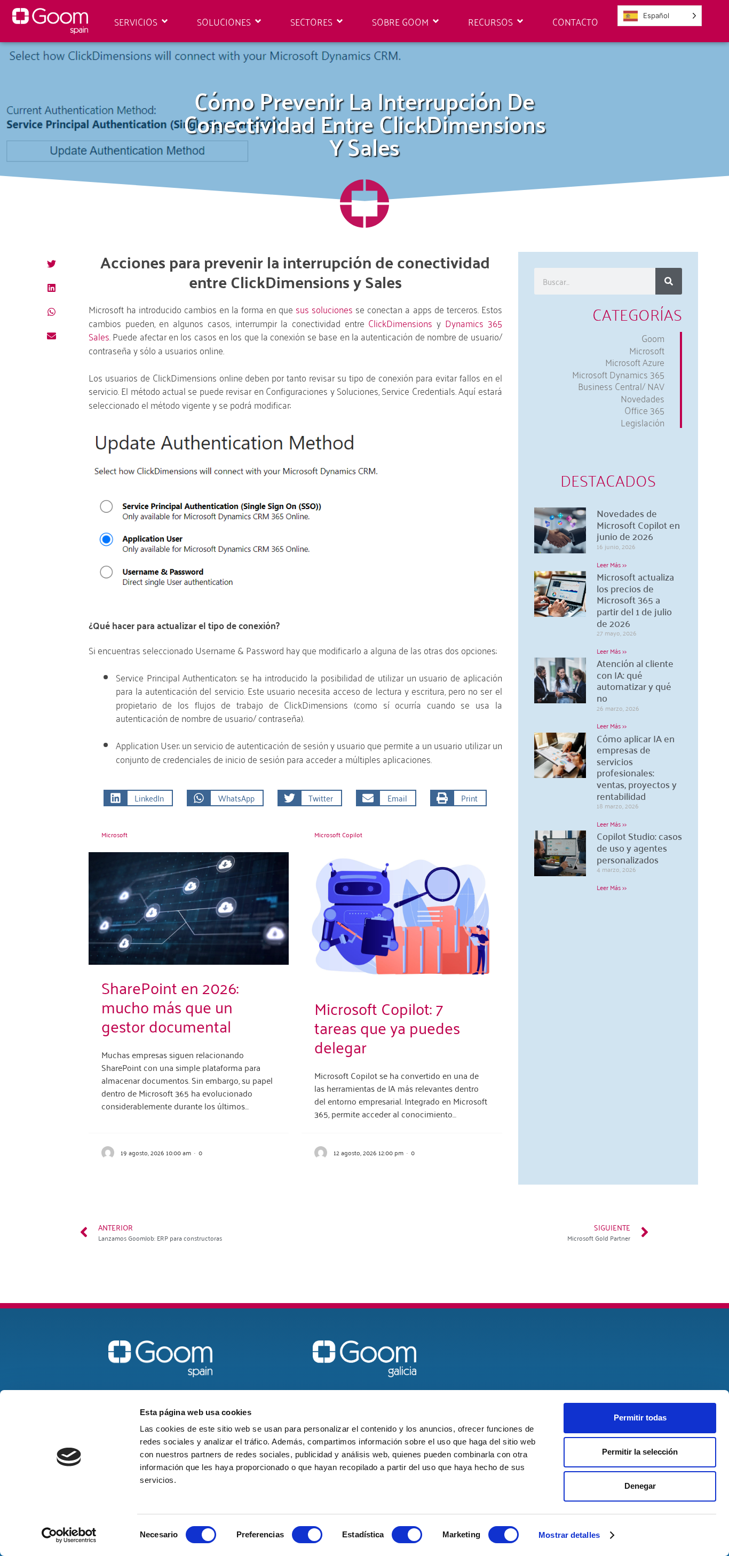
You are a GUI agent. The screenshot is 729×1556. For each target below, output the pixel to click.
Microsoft (114, 834)
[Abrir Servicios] (164, 21)
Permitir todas (640, 1417)
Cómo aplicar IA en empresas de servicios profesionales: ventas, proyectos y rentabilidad (637, 767)
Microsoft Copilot (338, 834)
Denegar (640, 1485)
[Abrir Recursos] (520, 21)
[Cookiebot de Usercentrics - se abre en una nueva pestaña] (69, 1535)
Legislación (642, 422)
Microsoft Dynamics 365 (618, 374)
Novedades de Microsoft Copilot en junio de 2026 (638, 524)
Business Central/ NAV (621, 386)
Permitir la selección (640, 1451)
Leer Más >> (612, 564)
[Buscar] (668, 281)
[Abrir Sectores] (339, 21)
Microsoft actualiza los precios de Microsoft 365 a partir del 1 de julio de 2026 (635, 599)
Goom (652, 338)
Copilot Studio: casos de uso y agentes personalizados (639, 847)
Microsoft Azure (634, 362)
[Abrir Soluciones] (258, 21)
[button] (52, 264)
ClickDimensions (400, 322)
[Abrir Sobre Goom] (435, 21)
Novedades (642, 398)
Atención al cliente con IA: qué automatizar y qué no (635, 680)
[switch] (307, 1534)
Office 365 (644, 410)
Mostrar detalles (569, 1534)
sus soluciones (325, 308)
